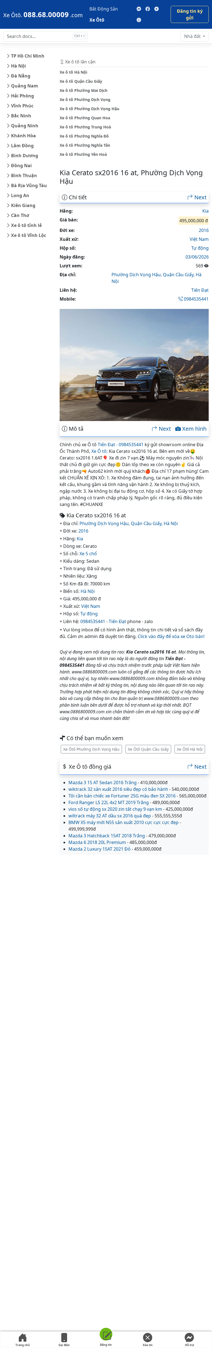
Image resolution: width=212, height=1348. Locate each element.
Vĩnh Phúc (22, 106)
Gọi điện (64, 1345)
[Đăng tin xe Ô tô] (106, 1335)
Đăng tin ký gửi (190, 14)
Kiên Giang (23, 205)
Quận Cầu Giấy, (179, 275)
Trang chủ (22, 1345)
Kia (205, 211)
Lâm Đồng (22, 146)
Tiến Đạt (200, 290)
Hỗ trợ (189, 1345)
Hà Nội (18, 66)
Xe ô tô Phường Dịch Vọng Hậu (89, 108)
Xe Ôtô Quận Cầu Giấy (148, 749)
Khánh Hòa (23, 136)
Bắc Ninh (21, 116)
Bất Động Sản (103, 9)
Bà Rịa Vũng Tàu (29, 185)
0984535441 (196, 299)
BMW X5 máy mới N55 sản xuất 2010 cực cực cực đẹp (123, 822)
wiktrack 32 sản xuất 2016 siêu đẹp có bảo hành (118, 789)
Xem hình (193, 428)
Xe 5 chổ (88, 554)
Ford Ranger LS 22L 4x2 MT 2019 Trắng (108, 802)
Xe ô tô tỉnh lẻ (26, 225)
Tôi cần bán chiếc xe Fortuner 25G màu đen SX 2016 (122, 796)
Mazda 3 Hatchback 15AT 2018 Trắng (106, 836)
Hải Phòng (22, 96)
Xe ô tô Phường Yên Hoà (83, 154)
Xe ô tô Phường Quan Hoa (85, 117)
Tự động (200, 248)
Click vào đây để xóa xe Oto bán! (171, 636)
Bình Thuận (24, 175)
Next (199, 197)
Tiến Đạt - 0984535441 (121, 444)
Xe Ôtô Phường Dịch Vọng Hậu (91, 749)
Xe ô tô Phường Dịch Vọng (85, 99)
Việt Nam (199, 239)
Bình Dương (24, 156)
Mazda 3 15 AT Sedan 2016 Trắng (102, 782)
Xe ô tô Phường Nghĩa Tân (85, 145)
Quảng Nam (24, 86)
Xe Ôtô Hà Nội (190, 749)
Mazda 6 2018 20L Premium (97, 842)
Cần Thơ (20, 215)
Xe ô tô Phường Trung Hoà (85, 127)
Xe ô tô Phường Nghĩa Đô (84, 136)
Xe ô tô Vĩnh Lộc (28, 235)
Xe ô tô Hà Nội (73, 72)
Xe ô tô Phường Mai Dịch (83, 90)
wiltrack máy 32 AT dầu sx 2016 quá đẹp (109, 816)
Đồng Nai (21, 165)
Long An (20, 195)
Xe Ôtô (96, 20)
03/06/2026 (197, 257)
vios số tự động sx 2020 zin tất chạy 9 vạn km (115, 809)
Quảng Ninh (24, 126)
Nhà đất (193, 36)
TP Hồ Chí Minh (27, 56)
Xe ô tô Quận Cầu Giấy (81, 81)
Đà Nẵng (20, 76)
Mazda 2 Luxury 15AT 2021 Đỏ (99, 849)
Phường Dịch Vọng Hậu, (137, 275)
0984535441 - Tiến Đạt (103, 621)
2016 (204, 230)
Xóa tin (148, 1345)
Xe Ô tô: (99, 451)
